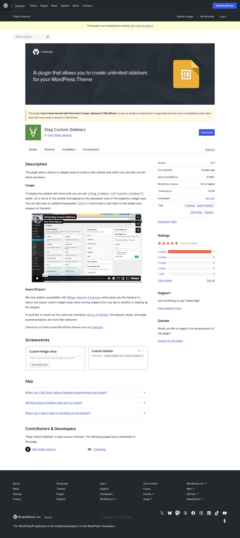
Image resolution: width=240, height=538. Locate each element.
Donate (148, 494)
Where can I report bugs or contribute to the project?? (58, 413)
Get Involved (150, 483)
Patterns (61, 499)
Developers (106, 494)
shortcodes (196, 212)
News (16, 488)
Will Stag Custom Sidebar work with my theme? (53, 402)
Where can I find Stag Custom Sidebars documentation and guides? (66, 392)
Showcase (62, 483)
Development (91, 149)
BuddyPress (195, 499)
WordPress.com (197, 483)
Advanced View (167, 221)
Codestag (96, 327)
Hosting (17, 494)
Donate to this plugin (170, 340)
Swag (147, 499)
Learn (103, 483)
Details (33, 149)
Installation (68, 149)
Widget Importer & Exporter (83, 297)
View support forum (169, 308)
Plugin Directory (21, 16)
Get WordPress (225, 5)
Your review (165, 280)
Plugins (60, 494)
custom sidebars (205, 205)
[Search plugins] (47, 36)
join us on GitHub (97, 314)
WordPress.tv (108, 499)
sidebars (209, 212)
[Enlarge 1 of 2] (81, 350)
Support (210, 149)
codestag (189, 205)
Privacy (17, 499)
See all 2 (210, 198)
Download (207, 132)
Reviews (50, 149)
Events (147, 488)
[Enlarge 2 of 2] (144, 350)
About (16, 483)
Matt (190, 488)
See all (211, 280)
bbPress (193, 494)
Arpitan (48, 517)
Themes (60, 488)
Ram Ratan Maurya (60, 135)
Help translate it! (144, 25)
